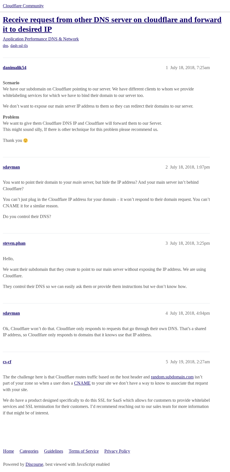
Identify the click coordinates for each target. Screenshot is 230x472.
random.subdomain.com (172, 377)
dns (5, 46)
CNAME (82, 383)
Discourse (34, 464)
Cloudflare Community (23, 5)
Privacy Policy (117, 451)
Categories (29, 451)
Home (8, 451)
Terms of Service (84, 451)
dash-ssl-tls (19, 46)
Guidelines (53, 451)
